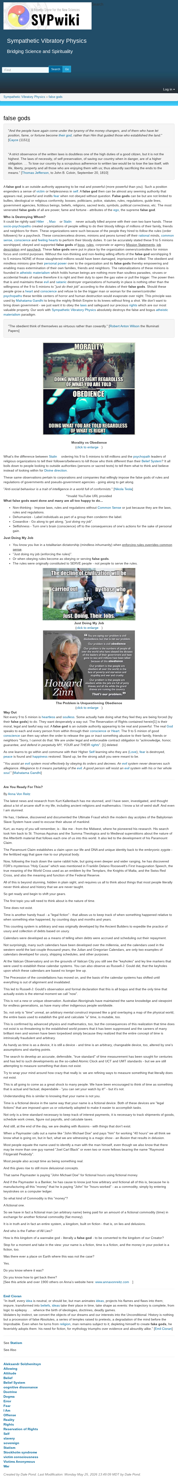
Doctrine (10, 1392)
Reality (8, 1420)
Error (7, 1401)
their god (65, 135)
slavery (9, 1438)
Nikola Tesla (123, 489)
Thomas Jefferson (35, 173)
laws (83, 305)
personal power (55, 263)
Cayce (13, 140)
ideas (100, 1301)
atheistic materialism (35, 272)
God (170, 726)
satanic (61, 282)
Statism (16, 1343)
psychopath (141, 456)
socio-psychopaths (17, 226)
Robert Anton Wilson (125, 326)
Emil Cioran (12, 1296)
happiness (40, 756)
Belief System (152, 461)
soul (6, 773)
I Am (6, 1410)
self (75, 191)
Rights (8, 1424)
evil (46, 282)
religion (65, 1324)
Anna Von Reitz (19, 794)
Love (133, 752)
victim (40, 191)
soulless (68, 717)
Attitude (9, 1373)
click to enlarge (87, 447)
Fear (6, 1406)
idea (29, 1301)
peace (8, 756)
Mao (52, 221)
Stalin (68, 221)
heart (29, 291)
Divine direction (55, 470)
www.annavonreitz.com (112, 1282)
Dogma (9, 1396)
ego (116, 210)
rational (144, 235)
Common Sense (109, 507)
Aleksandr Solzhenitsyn (22, 1364)
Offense (9, 1415)
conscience (22, 240)
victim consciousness (20, 1457)
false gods (56, 97)
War (6, 1466)
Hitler (40, 221)
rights (133, 305)
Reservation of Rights (20, 1429)
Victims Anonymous (19, 1461)
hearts (53, 240)
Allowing (10, 1368)
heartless (48, 717)
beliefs (45, 1305)
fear (56, 196)
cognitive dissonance (20, 1387)
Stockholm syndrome (20, 1452)
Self (92, 752)
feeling (43, 240)
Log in (168, 89)
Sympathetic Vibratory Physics (24, 97)
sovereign (11, 1443)
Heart (115, 731)
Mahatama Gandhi (29, 300)
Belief (8, 1378)
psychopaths (12, 296)
